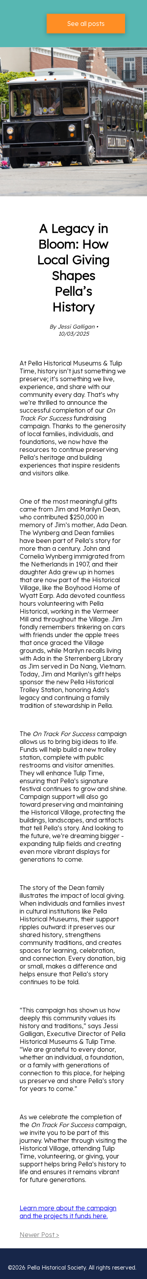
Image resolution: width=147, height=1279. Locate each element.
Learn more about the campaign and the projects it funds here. (68, 1212)
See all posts (86, 23)
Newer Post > (39, 1235)
